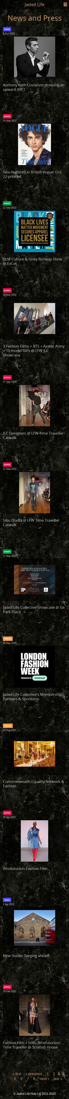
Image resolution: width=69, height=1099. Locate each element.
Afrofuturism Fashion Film (25, 868)
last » (58, 1079)
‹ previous (34, 1074)
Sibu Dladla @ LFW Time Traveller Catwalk (31, 522)
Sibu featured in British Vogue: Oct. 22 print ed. (32, 174)
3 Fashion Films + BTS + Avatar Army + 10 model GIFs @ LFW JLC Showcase (33, 351)
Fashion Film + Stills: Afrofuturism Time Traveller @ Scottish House (31, 1045)
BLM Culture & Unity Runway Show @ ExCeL (32, 261)
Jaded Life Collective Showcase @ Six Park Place (34, 609)
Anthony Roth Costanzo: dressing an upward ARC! (33, 87)
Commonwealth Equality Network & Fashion (33, 783)
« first (17, 1074)
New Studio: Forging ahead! (26, 955)
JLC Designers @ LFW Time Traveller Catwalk (33, 435)
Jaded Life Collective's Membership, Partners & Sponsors (33, 696)
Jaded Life (34, 4)
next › (44, 1079)
